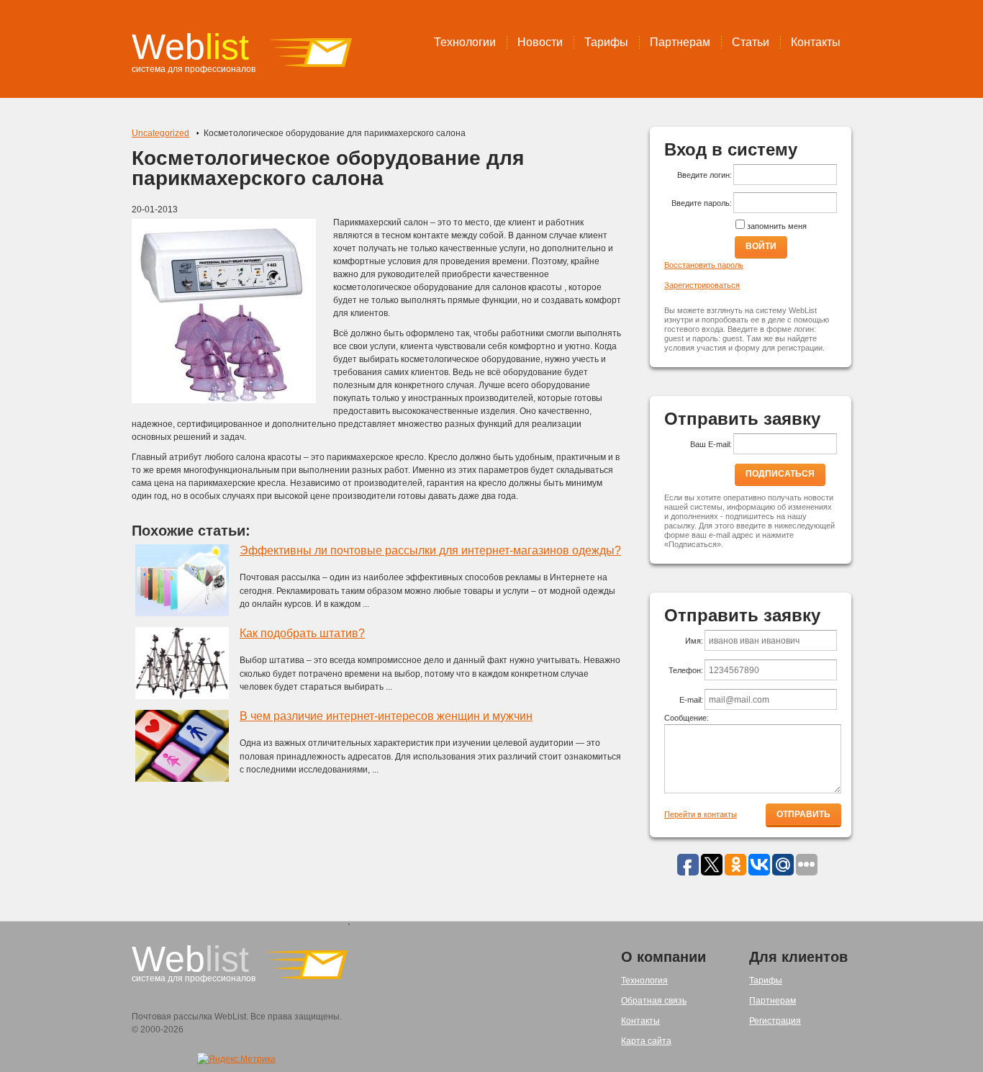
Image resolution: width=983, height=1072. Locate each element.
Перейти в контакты (700, 814)
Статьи (750, 42)
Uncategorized (160, 133)
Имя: (694, 640)
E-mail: (691, 699)
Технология (644, 981)
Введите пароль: (701, 203)
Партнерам (680, 42)
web (190, 47)
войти (761, 246)
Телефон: (686, 670)
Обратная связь (654, 1001)
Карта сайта (646, 1041)
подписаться (780, 474)
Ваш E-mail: (711, 444)
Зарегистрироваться (702, 285)
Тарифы (606, 42)
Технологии (465, 42)
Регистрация (775, 1021)
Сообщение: (686, 717)
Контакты (816, 42)
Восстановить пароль (703, 265)
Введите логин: (704, 175)
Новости (540, 42)
